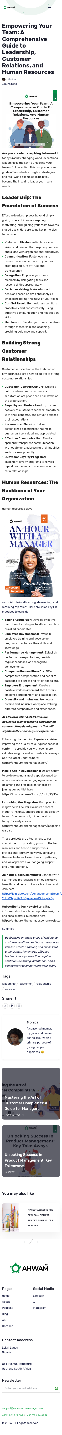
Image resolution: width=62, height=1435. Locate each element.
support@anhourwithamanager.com (22, 1408)
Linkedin (38, 1295)
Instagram (39, 1307)
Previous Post (12, 1114)
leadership (9, 983)
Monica (12, 79)
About (6, 1301)
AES (4, 1320)
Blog (5, 1314)
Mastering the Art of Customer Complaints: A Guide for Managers (26, 1103)
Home (5, 1295)
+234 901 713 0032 (13, 1415)
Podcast (7, 1307)
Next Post (10, 1172)
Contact (7, 1326)
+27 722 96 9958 (37, 1415)
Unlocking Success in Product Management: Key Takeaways (28, 1160)
